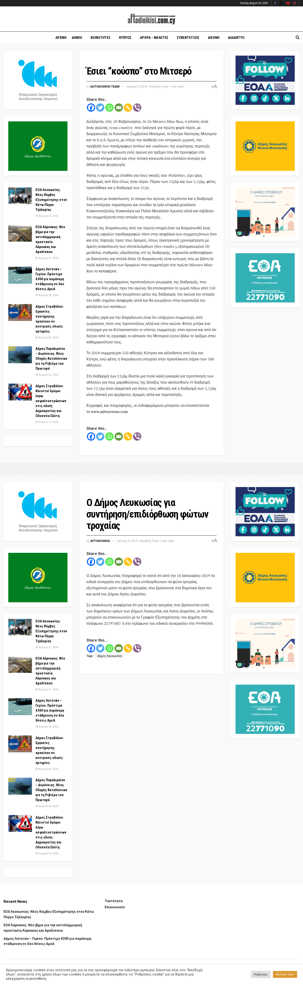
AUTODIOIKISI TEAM (105, 86)
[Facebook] (91, 107)
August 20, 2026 (48, 295)
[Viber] (137, 107)
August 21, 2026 (48, 215)
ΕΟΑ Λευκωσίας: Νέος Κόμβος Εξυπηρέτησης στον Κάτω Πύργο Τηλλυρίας (51, 200)
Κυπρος (125, 37)
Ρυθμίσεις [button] (261, 974)
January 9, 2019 (136, 86)
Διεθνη (213, 37)
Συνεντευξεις (188, 37)
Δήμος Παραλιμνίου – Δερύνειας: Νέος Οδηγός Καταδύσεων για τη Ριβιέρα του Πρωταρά (51, 358)
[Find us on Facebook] (275, 3)
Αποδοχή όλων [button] (285, 974)
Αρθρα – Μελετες (154, 37)
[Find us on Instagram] (294, 3)
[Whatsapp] (109, 107)
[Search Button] (297, 38)
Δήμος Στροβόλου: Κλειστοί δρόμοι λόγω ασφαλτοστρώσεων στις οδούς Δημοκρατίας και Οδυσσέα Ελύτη (51, 401)
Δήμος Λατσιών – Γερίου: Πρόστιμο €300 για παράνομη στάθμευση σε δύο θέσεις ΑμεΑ (50, 279)
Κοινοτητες (101, 37)
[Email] (119, 107)
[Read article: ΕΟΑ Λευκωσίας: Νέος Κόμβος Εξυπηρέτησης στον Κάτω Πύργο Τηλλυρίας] (20, 195)
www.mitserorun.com (109, 411)
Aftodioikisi (100, 541)
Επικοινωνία (115, 907)
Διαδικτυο (236, 37)
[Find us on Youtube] (288, 3)
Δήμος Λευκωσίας (109, 656)
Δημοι (77, 37)
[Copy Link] (128, 107)
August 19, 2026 (48, 422)
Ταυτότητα (114, 901)
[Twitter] (100, 107)
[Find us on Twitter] (281, 3)
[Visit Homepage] (151, 19)
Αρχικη (61, 37)
